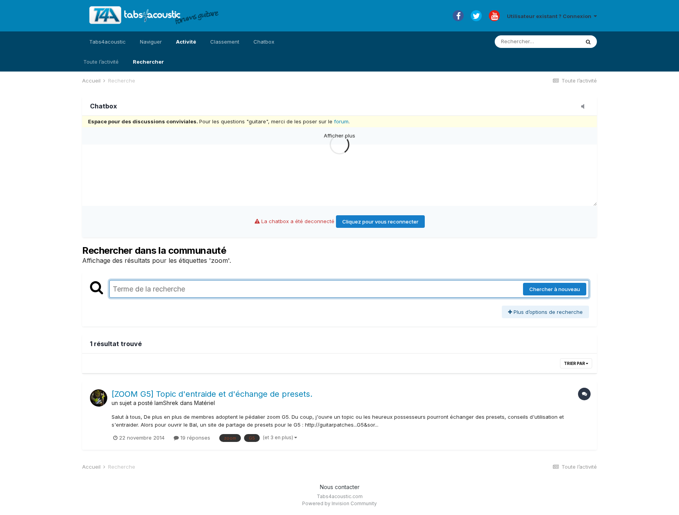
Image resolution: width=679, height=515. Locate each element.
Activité (186, 41)
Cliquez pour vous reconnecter (380, 221)
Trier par (575, 363)
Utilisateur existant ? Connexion (550, 16)
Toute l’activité (101, 62)
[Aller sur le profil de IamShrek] (98, 398)
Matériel (204, 403)
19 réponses (194, 437)
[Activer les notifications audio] (585, 107)
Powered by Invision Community (339, 503)
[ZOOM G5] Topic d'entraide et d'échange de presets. (212, 394)
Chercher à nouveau (554, 289)
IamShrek (166, 403)
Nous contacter (340, 487)
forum (341, 121)
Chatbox (263, 41)
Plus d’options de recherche (547, 312)
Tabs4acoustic (107, 41)
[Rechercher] (588, 41)
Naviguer (151, 41)
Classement (224, 41)
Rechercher (148, 62)
